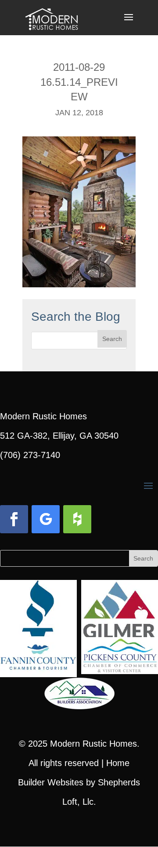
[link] (51, 17)
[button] (129, 23)
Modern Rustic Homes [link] (93, 743)
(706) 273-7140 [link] (30, 455)
